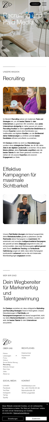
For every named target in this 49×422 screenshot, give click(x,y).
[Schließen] (46, 405)
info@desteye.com (29, 386)
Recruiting (6, 364)
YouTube (6, 390)
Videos (5, 360)
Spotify (5, 397)
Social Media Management (11, 362)
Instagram (6, 393)
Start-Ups (6, 369)
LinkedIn (6, 386)
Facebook (6, 388)
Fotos (5, 358)
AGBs (24, 358)
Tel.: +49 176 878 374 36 (31, 388)
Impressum (26, 355)
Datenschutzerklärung (21, 413)
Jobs (5, 371)
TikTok (5, 395)
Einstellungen (13, 418)
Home (5, 353)
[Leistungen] (16, 356)
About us (6, 374)
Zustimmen (36, 418)
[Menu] (44, 4)
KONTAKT (26, 380)
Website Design (8, 367)
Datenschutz (26, 353)
